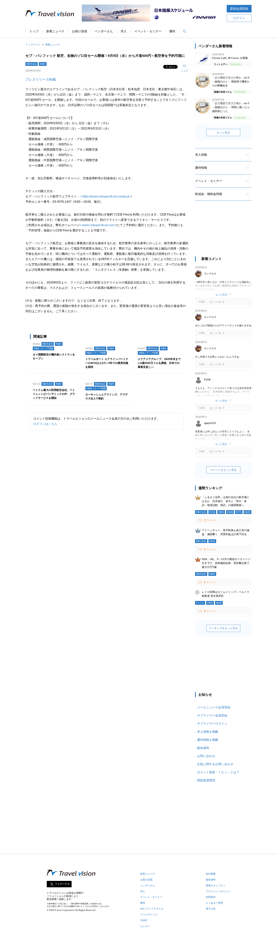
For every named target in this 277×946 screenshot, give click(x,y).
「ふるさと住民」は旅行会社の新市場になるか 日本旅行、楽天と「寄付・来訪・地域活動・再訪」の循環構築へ (225, 501)
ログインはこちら (45, 423)
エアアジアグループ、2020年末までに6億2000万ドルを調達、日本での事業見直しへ (159, 362)
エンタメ (145, 926)
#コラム (200, 603)
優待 (172, 31)
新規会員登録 (239, 8)
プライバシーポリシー (218, 891)
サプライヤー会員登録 (212, 715)
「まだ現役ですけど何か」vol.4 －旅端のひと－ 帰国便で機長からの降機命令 (231, 81)
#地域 (230, 512)
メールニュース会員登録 (213, 707)
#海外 (43, 64)
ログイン (239, 18)
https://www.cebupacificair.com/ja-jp (106, 196)
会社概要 (211, 873)
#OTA (239, 512)
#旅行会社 (201, 512)
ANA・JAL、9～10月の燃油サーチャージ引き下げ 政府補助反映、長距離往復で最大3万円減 (226, 563)
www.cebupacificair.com (98, 225)
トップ (33, 31)
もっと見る (223, 132)
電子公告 (211, 908)
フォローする (62, 883)
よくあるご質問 (214, 902)
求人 (124, 31)
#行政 (212, 512)
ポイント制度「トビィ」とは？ (218, 772)
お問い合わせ (206, 756)
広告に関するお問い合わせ (215, 764)
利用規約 (211, 897)
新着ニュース (55, 31)
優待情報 (201, 167)
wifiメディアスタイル (151, 908)
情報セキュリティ (215, 885)
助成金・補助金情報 (208, 194)
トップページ (32, 44)
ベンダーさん (104, 31)
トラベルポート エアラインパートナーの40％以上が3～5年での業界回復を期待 (106, 362)
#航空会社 (31, 64)
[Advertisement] (223, 231)
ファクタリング (148, 914)
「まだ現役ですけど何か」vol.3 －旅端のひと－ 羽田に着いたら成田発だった (231, 107)
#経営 (247, 512)
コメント (210, 520)
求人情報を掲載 (207, 731)
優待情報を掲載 (207, 739)
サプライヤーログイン (212, 723)
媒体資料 (203, 748)
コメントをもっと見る (223, 469)
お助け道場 (79, 31)
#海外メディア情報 (43, 348)
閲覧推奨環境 (206, 780)
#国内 (221, 512)
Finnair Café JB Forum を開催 (230, 57)
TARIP (143, 920)
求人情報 (201, 154)
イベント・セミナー (147, 31)
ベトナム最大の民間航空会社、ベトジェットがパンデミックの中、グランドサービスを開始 (54, 393)
